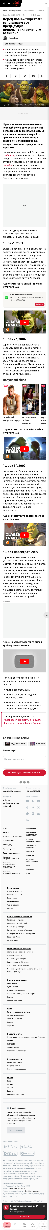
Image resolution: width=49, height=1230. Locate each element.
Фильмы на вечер (14, 1019)
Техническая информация (31, 846)
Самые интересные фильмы (18, 1012)
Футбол (10, 1084)
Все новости (13, 888)
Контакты (30, 851)
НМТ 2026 (11, 1044)
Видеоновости (13, 901)
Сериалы (10, 1026)
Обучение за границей (16, 1051)
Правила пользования (11, 853)
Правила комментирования (33, 840)
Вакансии (30, 855)
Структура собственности (32, 860)
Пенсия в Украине (14, 1000)
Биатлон (10, 1091)
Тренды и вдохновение (16, 1069)
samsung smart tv (27, 1153)
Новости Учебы (14, 1034)
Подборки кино (15, 10)
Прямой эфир (12, 898)
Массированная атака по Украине (21, 933)
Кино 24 (7, 165)
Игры (28, 873)
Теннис (10, 1088)
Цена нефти (12, 983)
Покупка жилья (13, 1066)
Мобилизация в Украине (19, 948)
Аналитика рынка (14, 1062)
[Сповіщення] (46, 3)
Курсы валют (12, 987)
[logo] (16, 3)
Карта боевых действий (17, 923)
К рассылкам (16, 1130)
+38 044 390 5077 (33, 791)
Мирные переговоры (15, 927)
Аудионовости (13, 905)
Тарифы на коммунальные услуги (21, 993)
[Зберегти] (42, 76)
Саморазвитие (13, 1047)
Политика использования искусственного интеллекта (9, 865)
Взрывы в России (14, 937)
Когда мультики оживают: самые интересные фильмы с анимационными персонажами (21, 233)
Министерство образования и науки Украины (26, 1037)
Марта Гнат (13, 38)
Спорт (10, 1077)
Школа (10, 1041)
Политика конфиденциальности (11, 858)
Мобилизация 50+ (14, 955)
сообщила (8, 155)
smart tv (10, 1153)
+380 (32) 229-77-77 (17, 1188)
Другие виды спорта (15, 1094)
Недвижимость (14, 1059)
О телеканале (8, 841)
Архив (28, 865)
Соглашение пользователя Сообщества (31, 834)
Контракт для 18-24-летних (18, 962)
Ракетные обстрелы (15, 920)
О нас (5, 828)
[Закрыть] (44, 1206)
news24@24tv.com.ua (12, 791)
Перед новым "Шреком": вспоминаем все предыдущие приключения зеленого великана (35, 10)
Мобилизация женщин (16, 959)
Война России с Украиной (19, 917)
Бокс (9, 1081)
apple (27, 1147)
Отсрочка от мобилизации (18, 965)
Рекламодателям (9, 849)
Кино (5, 10)
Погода (10, 908)
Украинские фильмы (15, 1015)
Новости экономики (17, 980)
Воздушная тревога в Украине (19, 930)
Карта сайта (31, 869)
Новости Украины (14, 895)
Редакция (6, 832)
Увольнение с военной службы (20, 952)
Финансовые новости (16, 990)
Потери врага (12, 940)
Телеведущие (8, 845)
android (10, 1147)
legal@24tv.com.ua (32, 1191)
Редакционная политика (12, 836)
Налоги (10, 997)
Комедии (10, 1022)
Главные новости (14, 891)
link (27, 801)
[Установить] (24, 1211)
